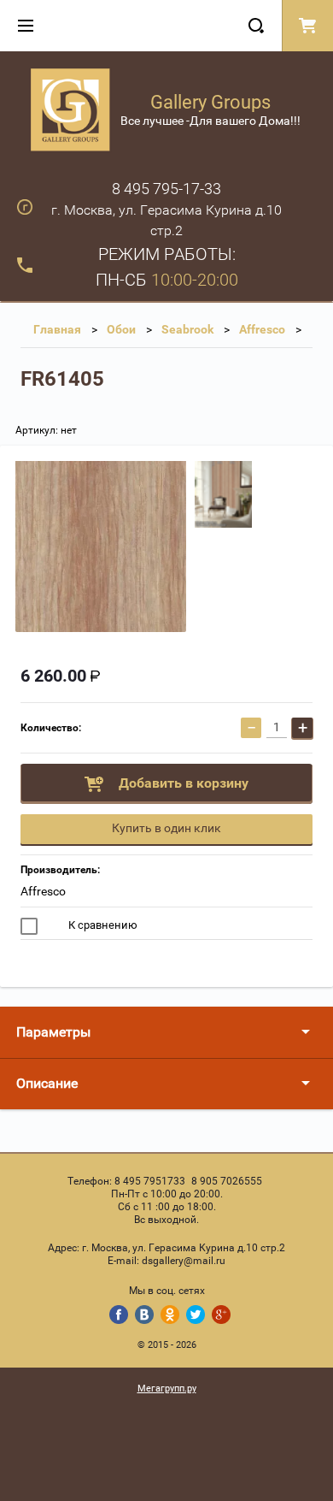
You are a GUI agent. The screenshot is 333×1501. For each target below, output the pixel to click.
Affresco (262, 329)
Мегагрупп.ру (166, 1388)
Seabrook (187, 329)
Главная (57, 329)
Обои (121, 329)
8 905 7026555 (226, 1181)
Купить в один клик (166, 828)
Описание (47, 1083)
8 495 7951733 (149, 1181)
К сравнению (101, 925)
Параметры (53, 1032)
